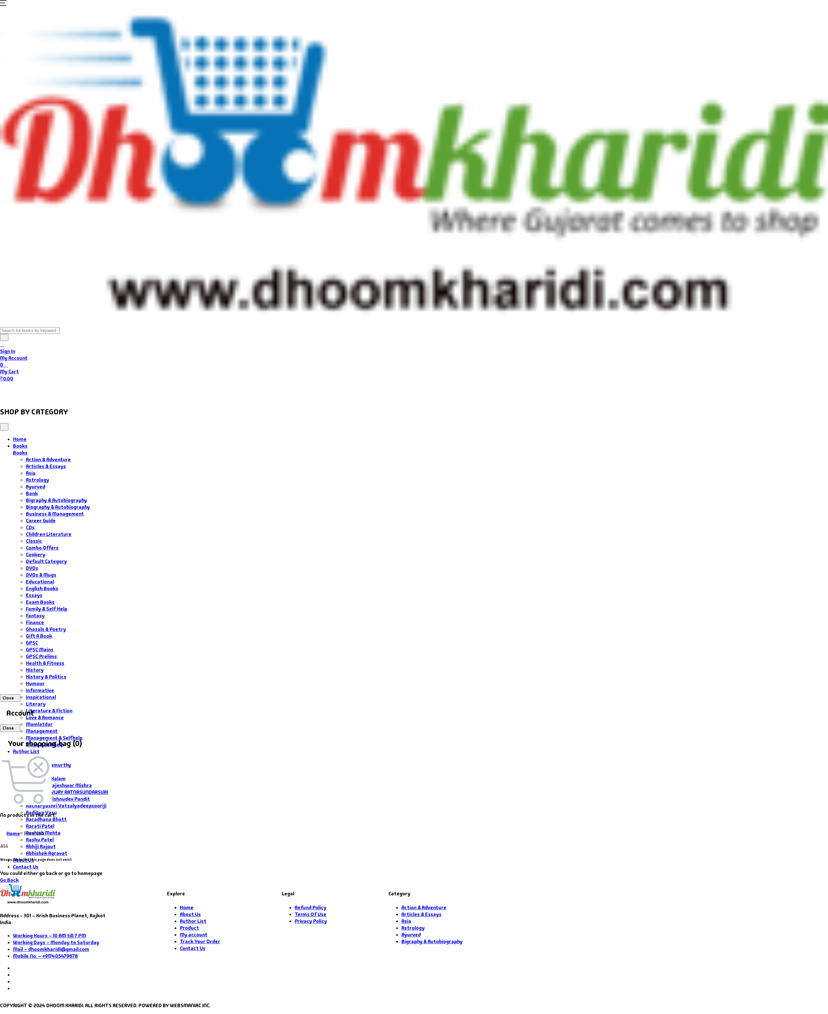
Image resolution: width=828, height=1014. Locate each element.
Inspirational (41, 697)
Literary (36, 703)
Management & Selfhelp (54, 737)
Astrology (37, 479)
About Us (157, 391)
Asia (31, 473)
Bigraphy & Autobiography (56, 500)
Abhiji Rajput (41, 846)
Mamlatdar (39, 724)
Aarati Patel (40, 826)
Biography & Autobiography (58, 507)
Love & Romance (45, 717)
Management (42, 731)
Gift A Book (39, 636)
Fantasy (35, 615)
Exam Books (40, 602)
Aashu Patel (40, 839)
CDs (30, 527)
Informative (40, 690)
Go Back (9, 880)
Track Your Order (200, 941)
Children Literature (48, 534)
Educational (40, 581)
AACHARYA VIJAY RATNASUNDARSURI (67, 792)
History (35, 670)
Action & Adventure (48, 459)
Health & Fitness (45, 663)
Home (12, 391)
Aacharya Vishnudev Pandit (58, 798)
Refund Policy (310, 907)
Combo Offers (42, 547)
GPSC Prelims (41, 656)
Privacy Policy (311, 921)
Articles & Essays (46, 466)
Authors (71, 391)
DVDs (32, 568)
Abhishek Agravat (46, 853)
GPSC (32, 642)
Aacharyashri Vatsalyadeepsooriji (66, 805)
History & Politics (46, 676)
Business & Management (55, 513)
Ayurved (35, 486)
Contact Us (191, 391)
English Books (42, 588)
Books (37, 391)
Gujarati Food (114, 391)
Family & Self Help (46, 608)
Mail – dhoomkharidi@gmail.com (51, 949)
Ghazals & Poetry (46, 629)
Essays (34, 595)
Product (189, 927)
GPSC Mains (39, 649)
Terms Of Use (310, 914)
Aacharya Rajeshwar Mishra (59, 785)
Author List (26, 751)
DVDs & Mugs (41, 574)
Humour (35, 683)
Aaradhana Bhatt (46, 819)
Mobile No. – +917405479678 (45, 956)
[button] (3, 4)
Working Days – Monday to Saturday (56, 942)
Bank (32, 493)
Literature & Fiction (49, 710)
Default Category (46, 561)
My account (193, 934)
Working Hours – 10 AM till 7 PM (49, 935)
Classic (34, 541)
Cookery (35, 554)
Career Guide (41, 520)
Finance (35, 622)
